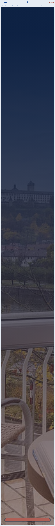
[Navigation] (2, 2)
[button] (45, 524)
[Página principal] (27, 2)
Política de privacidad (7, 524)
